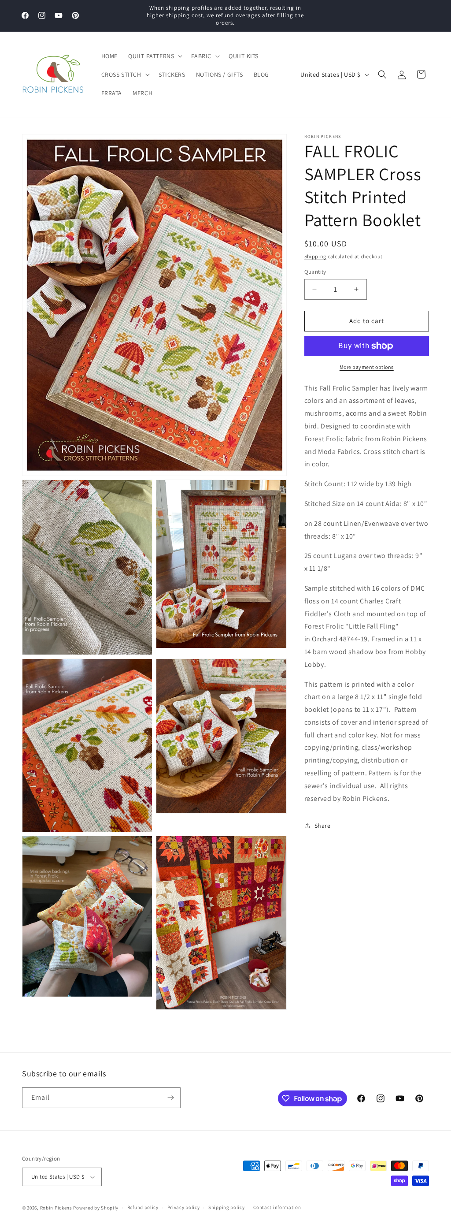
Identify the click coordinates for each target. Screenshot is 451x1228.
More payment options (367, 367)
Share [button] (322, 826)
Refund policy (143, 1207)
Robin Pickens (56, 1208)
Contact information (277, 1207)
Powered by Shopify (95, 1208)
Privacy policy (183, 1207)
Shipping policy (226, 1207)
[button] (154, 56)
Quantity (315, 271)
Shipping (315, 256)
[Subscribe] (170, 1097)
